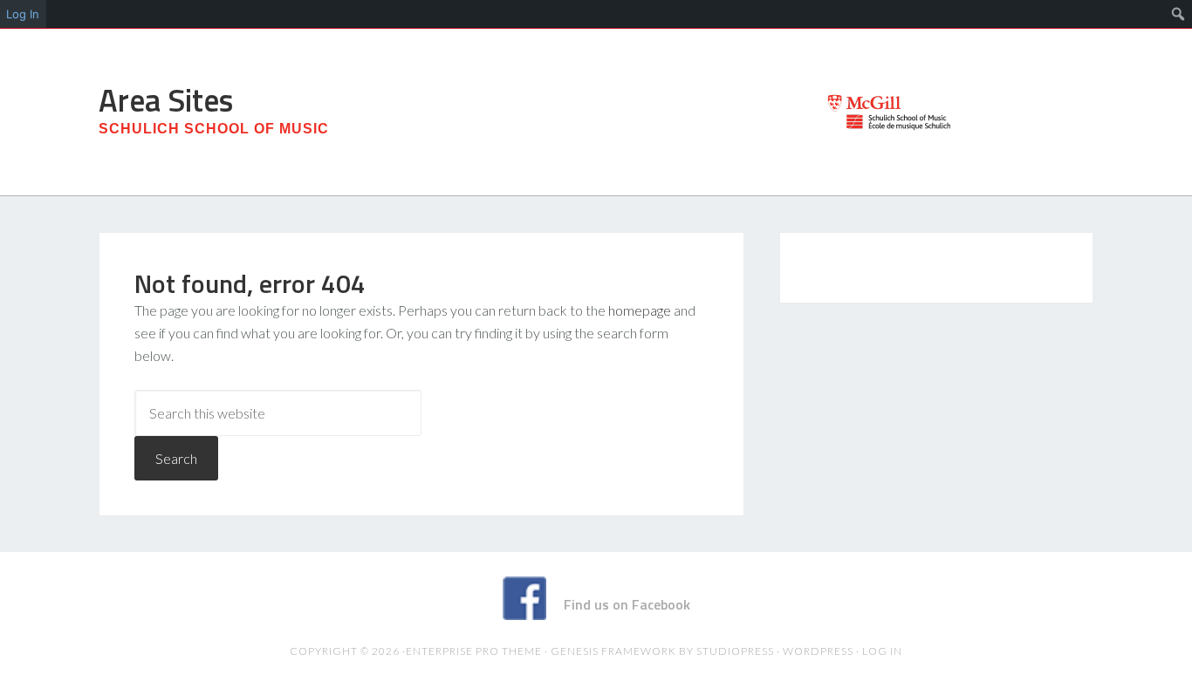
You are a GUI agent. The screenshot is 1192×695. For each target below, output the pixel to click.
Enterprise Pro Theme (474, 651)
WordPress (818, 651)
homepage (639, 310)
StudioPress (735, 651)
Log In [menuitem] (22, 14)
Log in (882, 651)
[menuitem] (1178, 14)
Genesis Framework (613, 651)
